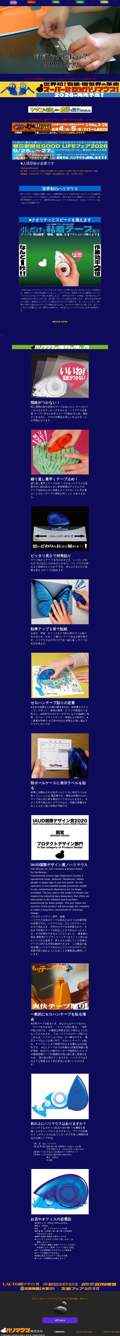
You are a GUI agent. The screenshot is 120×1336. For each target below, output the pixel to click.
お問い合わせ (60, 1320)
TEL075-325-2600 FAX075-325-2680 (92, 1332)
